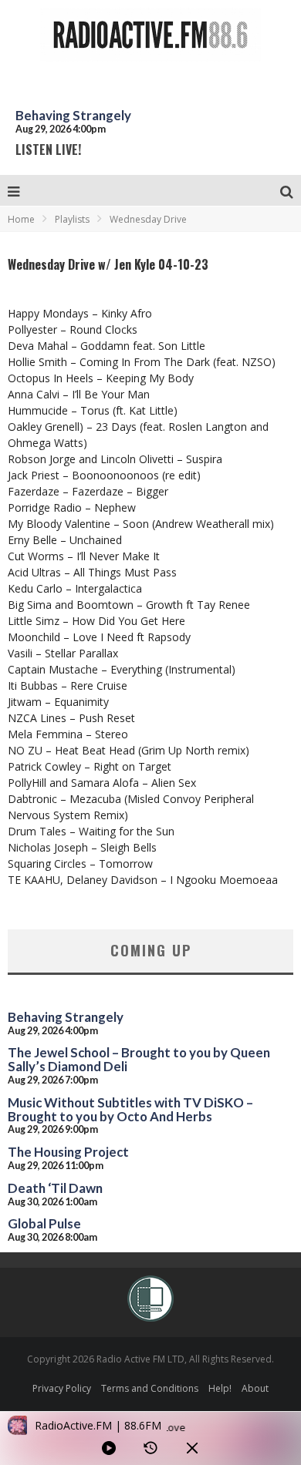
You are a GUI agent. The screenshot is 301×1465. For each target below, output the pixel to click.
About (255, 1388)
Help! (220, 1388)
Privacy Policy (61, 1388)
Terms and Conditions (149, 1388)
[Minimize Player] (192, 1448)
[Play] (109, 1448)
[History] (150, 1448)
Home (21, 219)
